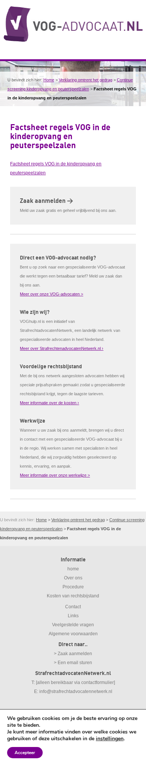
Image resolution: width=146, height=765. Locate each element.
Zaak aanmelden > (46, 201)
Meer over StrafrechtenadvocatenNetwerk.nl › (61, 348)
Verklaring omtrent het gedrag (85, 80)
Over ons (73, 577)
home (73, 569)
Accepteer (25, 753)
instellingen (110, 738)
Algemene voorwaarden (73, 633)
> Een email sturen (73, 662)
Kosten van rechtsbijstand (73, 595)
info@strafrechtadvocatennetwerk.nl (75, 691)
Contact (73, 606)
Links (73, 615)
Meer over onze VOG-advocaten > (51, 294)
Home (48, 80)
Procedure (73, 587)
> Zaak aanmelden (73, 653)
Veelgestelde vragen (73, 624)
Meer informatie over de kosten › (49, 402)
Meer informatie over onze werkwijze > (55, 475)
